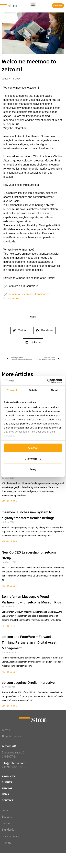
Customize (31, 458)
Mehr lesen (9, 501)
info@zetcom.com (13, 763)
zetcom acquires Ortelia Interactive (28, 683)
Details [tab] (33, 390)
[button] (33, 4)
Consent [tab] (12, 390)
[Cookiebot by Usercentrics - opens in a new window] (47, 381)
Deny (33, 469)
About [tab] (54, 390)
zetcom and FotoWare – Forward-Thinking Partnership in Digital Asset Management (29, 642)
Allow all (33, 447)
